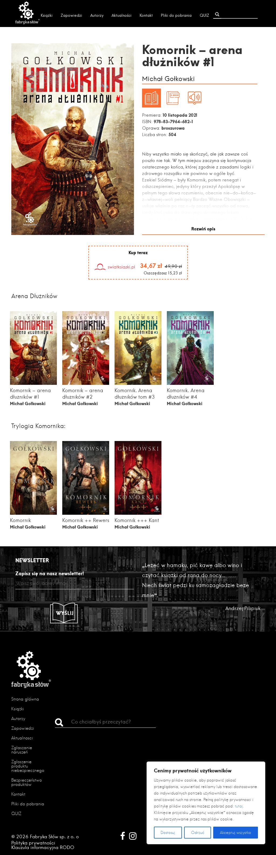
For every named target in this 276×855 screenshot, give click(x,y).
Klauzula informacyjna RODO (42, 847)
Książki (47, 15)
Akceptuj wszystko (235, 832)
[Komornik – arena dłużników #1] (33, 383)
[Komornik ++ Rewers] (85, 513)
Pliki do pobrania (176, 15)
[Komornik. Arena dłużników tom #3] (138, 383)
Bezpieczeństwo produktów (26, 782)
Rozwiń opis (203, 228)
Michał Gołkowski (168, 79)
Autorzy (97, 15)
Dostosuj (168, 832)
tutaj (239, 806)
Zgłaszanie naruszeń (21, 750)
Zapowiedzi (71, 15)
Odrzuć (197, 832)
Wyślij (65, 613)
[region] (206, 803)
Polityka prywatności (33, 842)
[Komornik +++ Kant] (138, 513)
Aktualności (122, 15)
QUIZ (204, 15)
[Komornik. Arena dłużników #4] (190, 383)
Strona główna (25, 699)
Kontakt (146, 15)
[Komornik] (33, 513)
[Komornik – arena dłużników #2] (85, 383)
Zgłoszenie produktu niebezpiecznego (27, 766)
